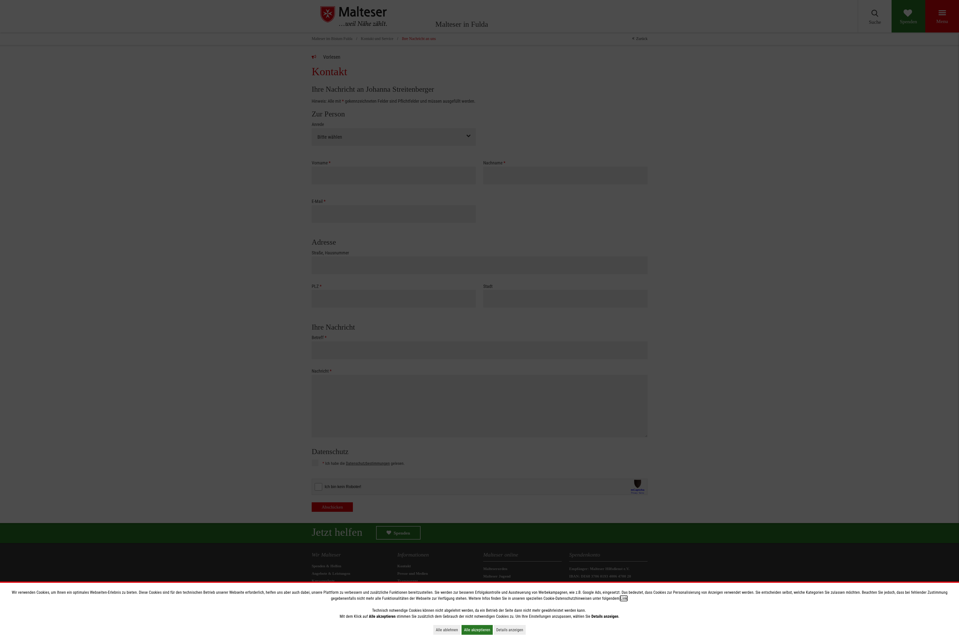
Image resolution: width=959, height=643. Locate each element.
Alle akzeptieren (478, 629)
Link (623, 598)
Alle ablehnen (448, 629)
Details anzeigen (511, 629)
